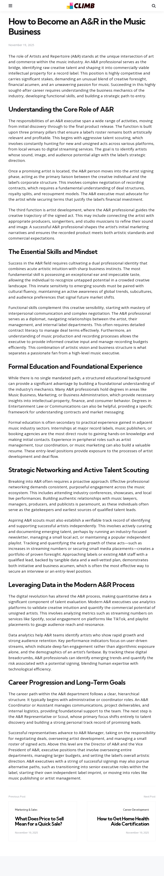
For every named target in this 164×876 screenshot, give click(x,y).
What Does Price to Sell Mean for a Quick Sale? (39, 821)
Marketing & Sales (26, 809)
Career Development (136, 809)
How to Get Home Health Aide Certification (123, 821)
